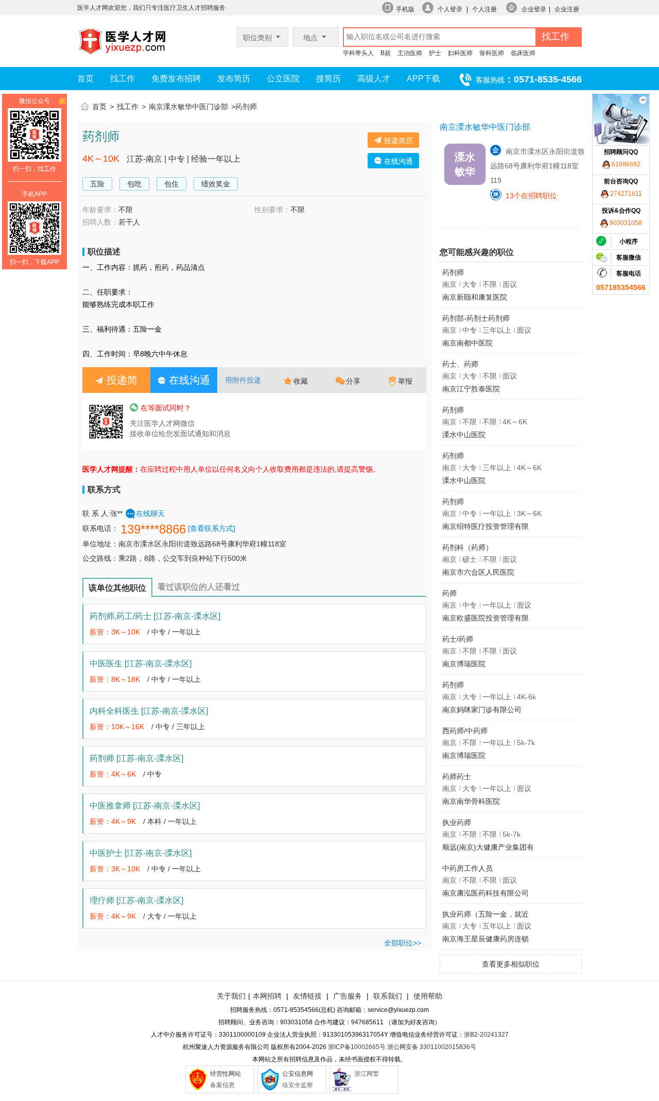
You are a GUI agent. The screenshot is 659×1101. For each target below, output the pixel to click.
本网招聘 (267, 996)
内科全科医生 (149, 711)
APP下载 (423, 78)
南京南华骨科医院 (471, 801)
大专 (154, 916)
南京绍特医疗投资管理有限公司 (485, 528)
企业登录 (534, 9)
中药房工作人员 (467, 868)
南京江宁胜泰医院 (471, 389)
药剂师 (136, 758)
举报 (405, 381)
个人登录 (450, 9)
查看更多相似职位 (511, 964)
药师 (449, 593)
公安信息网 (297, 1073)
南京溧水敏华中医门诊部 (188, 106)
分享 (353, 381)
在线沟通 (397, 161)
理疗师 (136, 900)
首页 (85, 78)
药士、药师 (460, 364)
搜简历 (328, 78)
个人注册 (484, 9)
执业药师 (456, 822)
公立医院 (283, 78)
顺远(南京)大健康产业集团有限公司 (488, 849)
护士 (435, 53)
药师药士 (456, 776)
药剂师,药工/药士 (155, 616)
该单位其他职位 (117, 587)
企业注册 (566, 9)
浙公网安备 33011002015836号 (431, 1047)
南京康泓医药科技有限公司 (485, 893)
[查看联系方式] (211, 528)
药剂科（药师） (467, 547)
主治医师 (409, 53)
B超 (385, 53)
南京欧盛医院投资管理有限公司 (485, 620)
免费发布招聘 (176, 78)
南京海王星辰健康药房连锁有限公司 (485, 941)
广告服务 (347, 996)
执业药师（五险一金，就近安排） (485, 916)
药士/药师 (457, 639)
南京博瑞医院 (463, 664)
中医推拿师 (145, 805)
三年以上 (190, 726)
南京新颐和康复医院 (474, 297)
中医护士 (141, 853)
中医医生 (141, 663)
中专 (158, 632)
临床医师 (523, 53)
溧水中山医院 (463, 435)
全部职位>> (402, 943)
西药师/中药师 (465, 731)
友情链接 (307, 996)
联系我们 (386, 996)
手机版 (405, 9)
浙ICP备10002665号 (357, 1047)
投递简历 (397, 140)
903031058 (625, 223)
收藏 (300, 381)
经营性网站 (225, 1073)
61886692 (625, 164)
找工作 (122, 78)
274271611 (625, 193)
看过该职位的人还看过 (199, 586)
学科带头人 (358, 53)
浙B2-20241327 (486, 1034)
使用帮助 (427, 996)
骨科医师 (491, 53)
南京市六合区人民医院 (478, 572)
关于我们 (231, 996)
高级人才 (373, 78)
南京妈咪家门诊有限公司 (482, 710)
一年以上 (186, 632)
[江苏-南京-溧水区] (186, 616)
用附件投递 (243, 380)
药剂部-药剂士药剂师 (476, 318)
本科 (154, 821)
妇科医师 (460, 53)
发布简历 (233, 78)
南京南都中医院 (467, 343)
